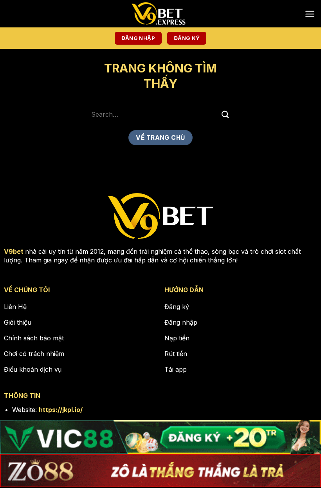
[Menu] (310, 14)
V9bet (13, 251)
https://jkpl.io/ (61, 410)
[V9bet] (160, 13)
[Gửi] (225, 114)
